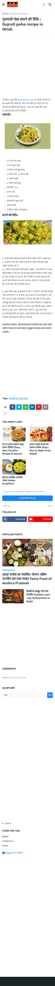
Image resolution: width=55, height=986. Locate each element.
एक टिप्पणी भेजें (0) (28, 498)
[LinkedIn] (32, 407)
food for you (27, 99)
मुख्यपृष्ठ (5, 14)
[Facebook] (12, 407)
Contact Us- (8, 841)
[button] (3, 4)
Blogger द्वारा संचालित (14, 853)
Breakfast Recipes (19, 14)
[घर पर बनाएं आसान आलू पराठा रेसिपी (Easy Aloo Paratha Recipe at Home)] (14, 434)
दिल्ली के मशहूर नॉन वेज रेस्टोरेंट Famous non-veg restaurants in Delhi (38, 596)
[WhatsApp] (26, 407)
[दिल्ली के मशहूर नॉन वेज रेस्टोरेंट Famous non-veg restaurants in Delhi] (13, 596)
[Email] (45, 407)
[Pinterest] (39, 407)
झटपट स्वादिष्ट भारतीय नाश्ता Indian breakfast (12, 480)
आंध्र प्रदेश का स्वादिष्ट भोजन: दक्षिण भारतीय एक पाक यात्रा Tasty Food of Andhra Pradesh (27, 578)
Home (5, 845)
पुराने (49, 506)
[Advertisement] (27, 66)
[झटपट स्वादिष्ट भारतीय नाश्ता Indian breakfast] (14, 467)
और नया (7, 506)
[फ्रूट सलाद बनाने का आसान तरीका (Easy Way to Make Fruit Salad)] (41, 434)
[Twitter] (19, 407)
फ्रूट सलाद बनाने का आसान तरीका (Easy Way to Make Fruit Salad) (40, 449)
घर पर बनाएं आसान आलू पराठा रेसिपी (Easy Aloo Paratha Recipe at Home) (12, 449)
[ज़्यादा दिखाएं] (5, 413)
